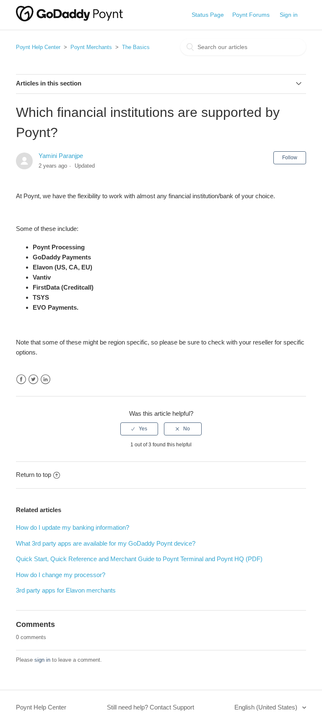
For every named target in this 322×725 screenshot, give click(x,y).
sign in (42, 660)
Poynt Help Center (38, 47)
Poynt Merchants (91, 47)
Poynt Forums (251, 14)
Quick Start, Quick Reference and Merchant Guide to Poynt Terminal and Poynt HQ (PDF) (139, 558)
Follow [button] (289, 158)
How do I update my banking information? (72, 527)
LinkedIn (45, 379)
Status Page (208, 14)
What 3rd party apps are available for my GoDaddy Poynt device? (105, 543)
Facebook (21, 379)
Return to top (33, 474)
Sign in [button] (289, 14)
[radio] (139, 428)
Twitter (33, 379)
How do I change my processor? (60, 574)
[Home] (69, 19)
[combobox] (243, 47)
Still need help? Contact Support (150, 707)
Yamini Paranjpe (61, 155)
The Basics (136, 47)
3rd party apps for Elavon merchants (66, 590)
